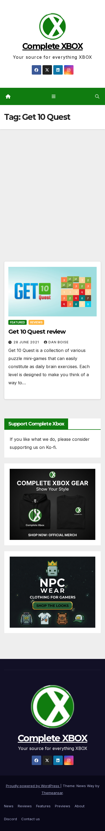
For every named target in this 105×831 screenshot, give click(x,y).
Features (43, 806)
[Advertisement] (52, 184)
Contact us (30, 819)
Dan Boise (58, 342)
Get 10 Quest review (37, 331)
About (80, 806)
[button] (97, 96)
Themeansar (52, 793)
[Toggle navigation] (53, 96)
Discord (10, 819)
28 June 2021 (26, 342)
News (8, 806)
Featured (17, 322)
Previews (62, 806)
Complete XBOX (52, 46)
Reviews (36, 322)
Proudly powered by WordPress (33, 786)
